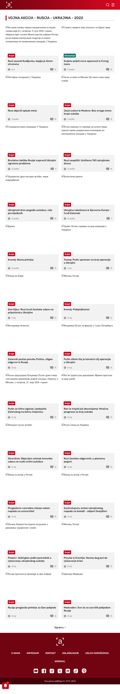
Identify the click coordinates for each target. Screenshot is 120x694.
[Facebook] (44, 671)
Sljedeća (59, 627)
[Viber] (84, 671)
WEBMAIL (60, 661)
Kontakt (50, 653)
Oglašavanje (70, 653)
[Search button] (107, 5)
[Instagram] (52, 671)
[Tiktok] (76, 671)
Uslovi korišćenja (97, 653)
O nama (15, 653)
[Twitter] (60, 671)
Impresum (33, 653)
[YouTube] (36, 671)
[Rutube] (68, 671)
